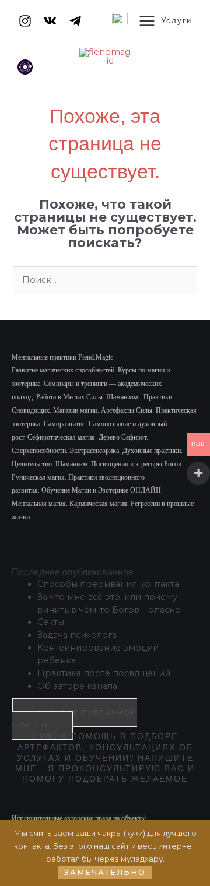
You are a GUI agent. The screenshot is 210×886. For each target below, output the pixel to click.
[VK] (50, 21)
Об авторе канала (77, 686)
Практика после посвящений (103, 673)
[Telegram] (75, 21)
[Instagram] (25, 21)
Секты (50, 622)
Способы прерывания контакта (108, 584)
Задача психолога (77, 635)
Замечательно (105, 872)
